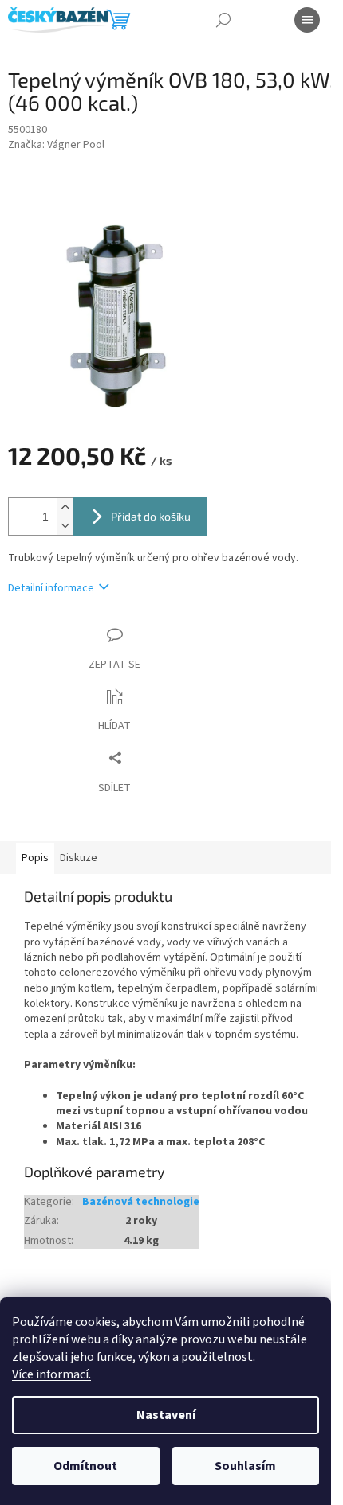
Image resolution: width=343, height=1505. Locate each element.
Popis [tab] (35, 858)
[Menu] (307, 20)
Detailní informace (51, 588)
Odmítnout (85, 1466)
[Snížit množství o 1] (65, 526)
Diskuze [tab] (78, 858)
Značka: (56, 145)
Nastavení (165, 1415)
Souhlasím (245, 1466)
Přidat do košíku (151, 516)
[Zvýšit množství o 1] (65, 507)
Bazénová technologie (140, 1202)
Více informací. (51, 1374)
